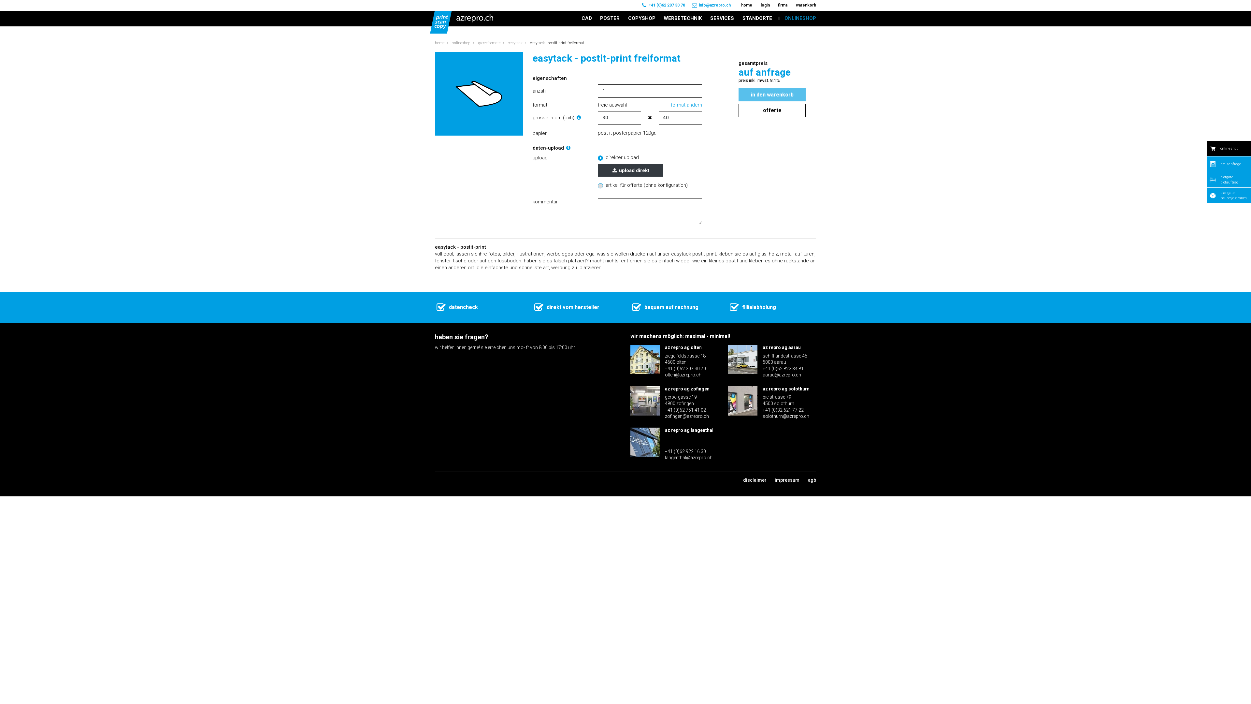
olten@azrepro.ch (683, 374)
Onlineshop (461, 43)
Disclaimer (755, 480)
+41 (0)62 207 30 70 (667, 5)
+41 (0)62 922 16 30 (685, 451)
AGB (812, 480)
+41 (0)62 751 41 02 (685, 410)
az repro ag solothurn (786, 388)
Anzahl (540, 91)
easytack (515, 43)
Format (540, 105)
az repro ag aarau (782, 347)
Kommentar (545, 202)
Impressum (787, 480)
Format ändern (686, 105)
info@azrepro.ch (715, 5)
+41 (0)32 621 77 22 (783, 410)
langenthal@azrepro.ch (688, 457)
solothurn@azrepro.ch (786, 416)
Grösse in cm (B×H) (554, 118)
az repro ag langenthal (689, 430)
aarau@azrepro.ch (782, 374)
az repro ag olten (683, 347)
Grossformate (489, 43)
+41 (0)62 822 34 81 (783, 368)
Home (439, 43)
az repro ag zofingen (687, 388)
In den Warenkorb (772, 95)
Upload (540, 158)
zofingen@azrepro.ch (687, 416)
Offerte (772, 110)
